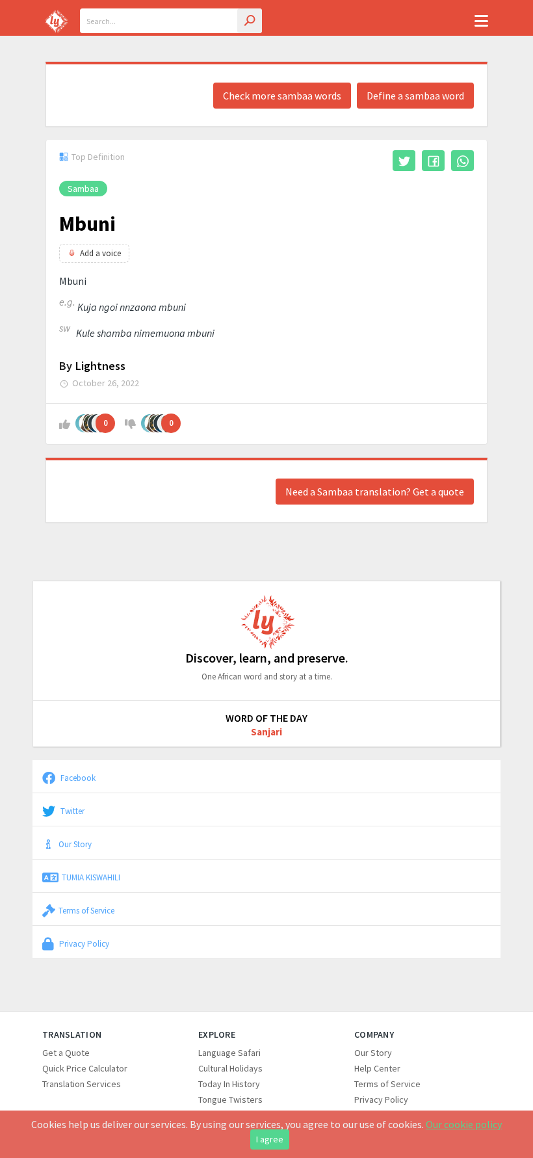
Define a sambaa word (415, 95)
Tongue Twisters (230, 1099)
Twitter (71, 811)
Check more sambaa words (282, 95)
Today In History (229, 1084)
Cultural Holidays (230, 1068)
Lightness (100, 365)
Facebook (77, 777)
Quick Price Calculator (84, 1068)
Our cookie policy (464, 1124)
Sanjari (266, 732)
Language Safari (229, 1053)
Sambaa (83, 188)
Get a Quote (66, 1053)
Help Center (377, 1068)
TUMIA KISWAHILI (91, 877)
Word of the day (266, 717)
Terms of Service (86, 910)
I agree (269, 1139)
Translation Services (81, 1084)
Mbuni (87, 224)
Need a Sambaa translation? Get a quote (374, 491)
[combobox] (171, 20)
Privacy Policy (83, 943)
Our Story (75, 844)
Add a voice (100, 253)
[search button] (249, 20)
